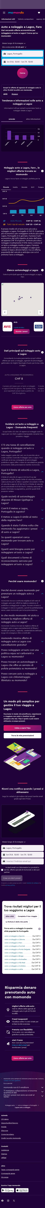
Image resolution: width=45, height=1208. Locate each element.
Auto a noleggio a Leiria (14, 969)
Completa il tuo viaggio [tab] (27, 916)
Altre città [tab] (10, 916)
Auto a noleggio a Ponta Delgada (17, 949)
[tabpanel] (22, 139)
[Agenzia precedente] (5, 312)
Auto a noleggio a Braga (14, 956)
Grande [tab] (24, 187)
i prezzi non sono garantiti (12, 1080)
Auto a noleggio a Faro (13, 943)
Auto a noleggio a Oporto (15, 936)
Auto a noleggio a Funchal (15, 946)
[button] (4, 12)
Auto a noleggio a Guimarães (16, 959)
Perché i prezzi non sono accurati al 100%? (19, 1096)
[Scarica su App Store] (22, 1190)
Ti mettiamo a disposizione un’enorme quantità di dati (20, 1092)
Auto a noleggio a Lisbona (15, 939)
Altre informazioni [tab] (33, 119)
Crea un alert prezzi (19, 1045)
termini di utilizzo (32, 883)
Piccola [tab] (6, 187)
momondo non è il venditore (16, 1087)
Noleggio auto (10, 1105)
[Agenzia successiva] (40, 312)
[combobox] (14, 43)
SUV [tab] (32, 187)
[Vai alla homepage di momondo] (16, 12)
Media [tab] (15, 187)
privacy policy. (10, 885)
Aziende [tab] (12, 119)
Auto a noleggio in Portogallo (27, 1105)
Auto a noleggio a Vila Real (15, 963)
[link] (22, 331)
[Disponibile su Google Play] (7, 1190)
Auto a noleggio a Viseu (14, 953)
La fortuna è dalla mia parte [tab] (17, 922)
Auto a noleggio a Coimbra (15, 966)
